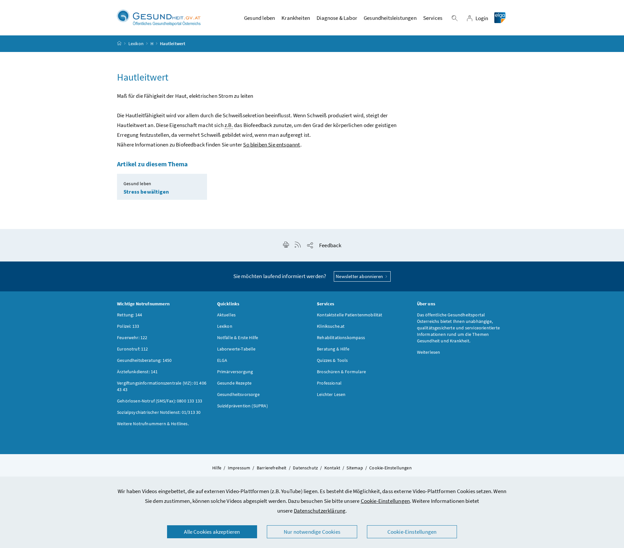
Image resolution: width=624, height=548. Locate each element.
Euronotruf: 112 (132, 349)
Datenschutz (305, 468)
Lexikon (136, 43)
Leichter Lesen (331, 394)
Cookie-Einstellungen (385, 500)
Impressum (239, 468)
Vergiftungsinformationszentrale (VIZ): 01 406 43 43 (161, 386)
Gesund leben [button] (259, 17)
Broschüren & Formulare (341, 372)
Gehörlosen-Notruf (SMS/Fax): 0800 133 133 (159, 401)
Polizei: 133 (128, 326)
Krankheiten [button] (295, 17)
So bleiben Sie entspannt (271, 144)
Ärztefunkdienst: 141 (137, 372)
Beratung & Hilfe (333, 349)
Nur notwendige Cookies (312, 531)
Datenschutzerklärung (320, 510)
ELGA (222, 360)
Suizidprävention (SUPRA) (242, 406)
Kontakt (332, 468)
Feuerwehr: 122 (132, 337)
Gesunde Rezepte (234, 383)
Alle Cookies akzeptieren (212, 531)
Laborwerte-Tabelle (236, 349)
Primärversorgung (235, 372)
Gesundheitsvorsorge (238, 394)
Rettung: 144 (129, 315)
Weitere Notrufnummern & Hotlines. (153, 424)
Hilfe (216, 468)
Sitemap (354, 468)
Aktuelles (226, 315)
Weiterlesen (428, 352)
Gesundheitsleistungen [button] (390, 17)
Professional (329, 383)
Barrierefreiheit (272, 468)
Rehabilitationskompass (341, 337)
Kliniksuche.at (330, 326)
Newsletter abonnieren (360, 276)
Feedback (330, 245)
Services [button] (432, 17)
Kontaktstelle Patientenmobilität (350, 315)
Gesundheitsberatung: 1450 (144, 360)
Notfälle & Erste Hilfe (237, 337)
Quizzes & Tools (332, 360)
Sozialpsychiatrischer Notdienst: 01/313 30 (159, 412)
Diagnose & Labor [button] (337, 17)
